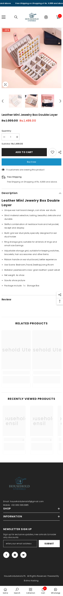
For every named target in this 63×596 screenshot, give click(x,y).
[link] (16, 372)
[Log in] (46, 17)
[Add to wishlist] (52, 152)
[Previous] (2, 101)
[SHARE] (59, 152)
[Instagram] (15, 555)
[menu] (3, 17)
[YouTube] (23, 555)
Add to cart (24, 152)
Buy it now (31, 162)
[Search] (16, 17)
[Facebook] (6, 555)
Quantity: (6, 130)
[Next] (60, 101)
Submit (49, 543)
